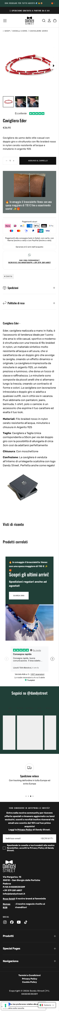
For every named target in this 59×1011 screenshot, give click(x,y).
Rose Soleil (9, 898)
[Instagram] (5, 922)
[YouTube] (19, 922)
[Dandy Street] (9, 866)
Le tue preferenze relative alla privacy (26, 1004)
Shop (7, 31)
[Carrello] (55, 20)
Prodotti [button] (8, 936)
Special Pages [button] (11, 948)
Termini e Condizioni (29, 975)
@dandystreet (37, 693)
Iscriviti (47, 838)
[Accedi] (49, 20)
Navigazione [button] (10, 961)
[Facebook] (12, 922)
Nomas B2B (6, 906)
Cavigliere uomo (39, 31)
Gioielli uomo (19, 31)
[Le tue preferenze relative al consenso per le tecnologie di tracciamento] (5, 1006)
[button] (5, 21)
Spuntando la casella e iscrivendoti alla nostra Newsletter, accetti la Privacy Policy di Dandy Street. (30, 848)
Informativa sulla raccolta (13, 1008)
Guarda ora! (18, 596)
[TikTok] (26, 922)
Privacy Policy (24, 829)
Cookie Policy (29, 982)
